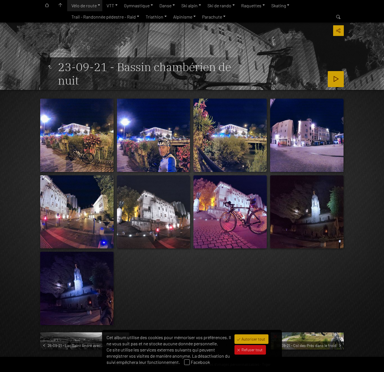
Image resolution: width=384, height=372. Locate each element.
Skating (278, 5)
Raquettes (251, 5)
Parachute (212, 16)
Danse (165, 5)
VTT (110, 5)
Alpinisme (182, 16)
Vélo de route (84, 5)
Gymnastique (137, 5)
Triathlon (154, 16)
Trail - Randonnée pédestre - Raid (103, 16)
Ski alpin (189, 5)
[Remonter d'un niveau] (49, 67)
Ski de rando (219, 5)
